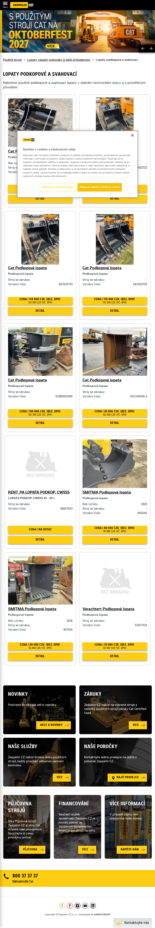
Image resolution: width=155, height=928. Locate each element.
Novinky (18, 694)
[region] (77, 164)
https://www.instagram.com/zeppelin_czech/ (77, 906)
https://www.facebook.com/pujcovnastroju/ (70, 906)
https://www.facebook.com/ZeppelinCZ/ (62, 906)
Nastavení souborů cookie (57, 187)
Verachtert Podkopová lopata (108, 609)
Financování (74, 804)
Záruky (93, 694)
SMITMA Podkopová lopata (107, 493)
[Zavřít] (132, 135)
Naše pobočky (100, 747)
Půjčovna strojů (20, 808)
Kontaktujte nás (136, 923)
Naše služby (22, 747)
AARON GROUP (102, 915)
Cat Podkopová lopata (27, 268)
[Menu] (5, 4)
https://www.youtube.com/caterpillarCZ (85, 906)
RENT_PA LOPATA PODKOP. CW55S (39, 493)
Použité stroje (12, 60)
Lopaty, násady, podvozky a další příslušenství (58, 60)
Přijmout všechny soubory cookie (100, 187)
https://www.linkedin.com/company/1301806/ (93, 906)
